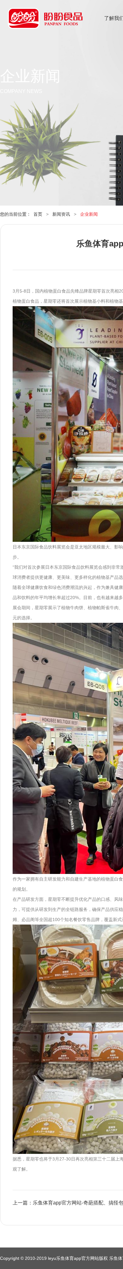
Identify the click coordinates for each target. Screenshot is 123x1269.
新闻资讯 (61, 214)
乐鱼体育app (45, 22)
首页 (37, 214)
